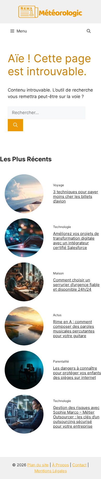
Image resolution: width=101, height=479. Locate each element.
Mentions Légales (50, 470)
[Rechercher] (15, 125)
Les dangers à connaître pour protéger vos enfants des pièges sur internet (77, 373)
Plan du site (38, 464)
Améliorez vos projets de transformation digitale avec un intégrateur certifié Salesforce (76, 240)
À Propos (60, 464)
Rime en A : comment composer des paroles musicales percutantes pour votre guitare (74, 328)
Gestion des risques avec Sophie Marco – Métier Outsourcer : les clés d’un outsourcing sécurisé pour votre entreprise (76, 417)
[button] (89, 31)
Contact (79, 464)
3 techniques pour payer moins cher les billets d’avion (75, 196)
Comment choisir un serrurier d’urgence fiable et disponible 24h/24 (76, 284)
